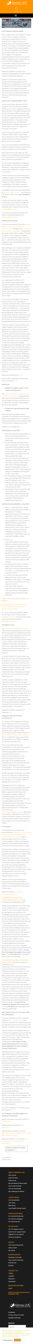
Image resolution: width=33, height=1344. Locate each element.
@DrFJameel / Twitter (10, 1135)
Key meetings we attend (16, 1191)
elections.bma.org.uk (12, 192)
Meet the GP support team (17, 1232)
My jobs (10, 1265)
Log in (10, 1288)
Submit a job (12, 1262)
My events (11, 1250)
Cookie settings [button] (8, 1340)
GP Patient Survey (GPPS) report (17, 628)
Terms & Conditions (14, 1237)
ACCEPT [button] (17, 1340)
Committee (6, 1121)
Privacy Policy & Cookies (16, 1315)
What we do (12, 1180)
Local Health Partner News (17, 1208)
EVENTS (11, 1242)
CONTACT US (13, 1271)
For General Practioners (15, 1216)
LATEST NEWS (13, 1197)
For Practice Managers (15, 1219)
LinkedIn (11, 1276)
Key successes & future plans (17, 1183)
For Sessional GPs (14, 1221)
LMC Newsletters (14, 1200)
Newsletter (12, 1281)
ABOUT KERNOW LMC (16, 1172)
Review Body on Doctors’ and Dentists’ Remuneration (16, 227)
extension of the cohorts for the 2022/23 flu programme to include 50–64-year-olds (16, 835)
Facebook (11, 1279)
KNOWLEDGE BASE (15, 1213)
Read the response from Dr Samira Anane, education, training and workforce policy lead (14, 607)
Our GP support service (15, 1229)
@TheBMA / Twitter (9, 1133)
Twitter (10, 1273)
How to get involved (14, 1186)
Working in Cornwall (14, 1257)
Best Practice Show (16, 1020)
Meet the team (13, 1178)
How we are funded (14, 1188)
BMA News (11, 1205)
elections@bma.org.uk (10, 217)
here (23, 159)
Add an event (12, 1248)
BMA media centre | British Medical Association (15, 1141)
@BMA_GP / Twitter (24, 1133)
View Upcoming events (15, 1245)
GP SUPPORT (13, 1226)
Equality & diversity (14, 1318)
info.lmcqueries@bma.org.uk (12, 812)
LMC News (11, 1203)
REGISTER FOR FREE (15, 1285)
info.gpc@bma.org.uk (10, 209)
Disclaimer (11, 1312)
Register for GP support (16, 1234)
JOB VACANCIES (14, 1254)
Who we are (12, 1175)
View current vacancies (15, 1260)
